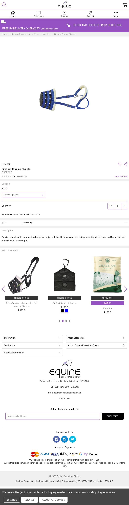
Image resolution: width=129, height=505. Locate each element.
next (125, 289)
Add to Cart (107, 298)
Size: (5, 188)
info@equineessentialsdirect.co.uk (64, 392)
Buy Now (107, 303)
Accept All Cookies (53, 499)
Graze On (107, 308)
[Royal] (66, 310)
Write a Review (121, 176)
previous (3, 289)
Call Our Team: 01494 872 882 (65, 387)
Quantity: (6, 206)
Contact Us (64, 398)
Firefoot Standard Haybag (64, 303)
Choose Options (21, 298)
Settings (12, 499)
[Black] (62, 310)
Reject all (29, 499)
